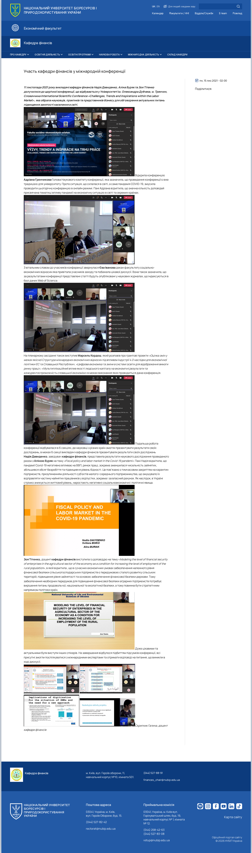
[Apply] (238, 6)
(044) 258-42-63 (154, 830)
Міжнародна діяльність (143, 54)
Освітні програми (79, 54)
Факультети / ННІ (179, 13)
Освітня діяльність (47, 54)
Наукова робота (109, 54)
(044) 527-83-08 (153, 834)
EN (158, 6)
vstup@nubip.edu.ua (156, 840)
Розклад (237, 13)
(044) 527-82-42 (96, 822)
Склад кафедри (177, 54)
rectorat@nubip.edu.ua (101, 828)
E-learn (223, 13)
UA (153, 6)
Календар (157, 13)
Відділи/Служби (204, 13)
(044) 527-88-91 (153, 773)
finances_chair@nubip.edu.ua (161, 780)
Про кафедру (18, 54)
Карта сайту (233, 817)
